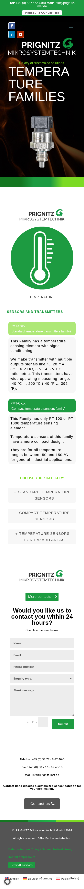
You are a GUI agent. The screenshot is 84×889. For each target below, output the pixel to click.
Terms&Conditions (22, 865)
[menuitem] (37, 878)
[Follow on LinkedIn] (11, 34)
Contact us (40, 804)
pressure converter (42, 12)
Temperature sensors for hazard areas (44, 537)
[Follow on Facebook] (11, 25)
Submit (63, 724)
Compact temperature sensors (44, 516)
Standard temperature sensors (44, 495)
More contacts (39, 597)
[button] (7, 881)
